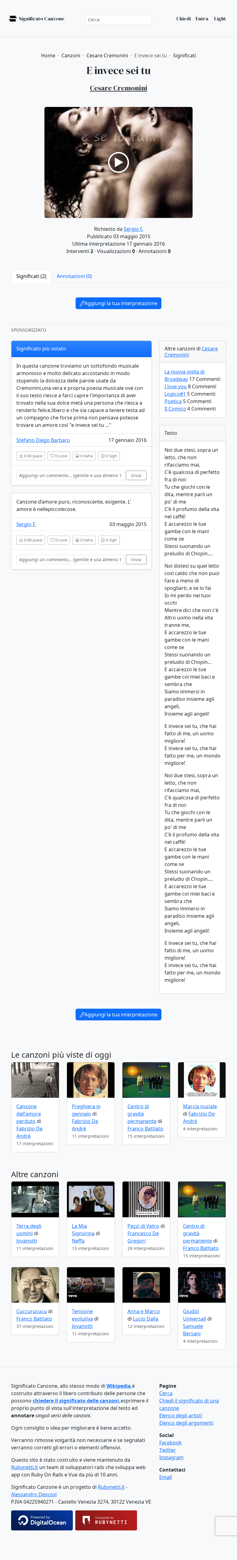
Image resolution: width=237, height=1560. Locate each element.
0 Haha (86, 456)
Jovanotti (26, 1240)
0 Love (60, 456)
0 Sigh (111, 456)
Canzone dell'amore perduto (28, 1114)
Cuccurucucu (31, 1311)
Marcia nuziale (200, 1106)
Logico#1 (175, 393)
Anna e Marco (143, 1311)
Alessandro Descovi (34, 1494)
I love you (175, 386)
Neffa (78, 1240)
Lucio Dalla (145, 1318)
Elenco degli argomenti (186, 1422)
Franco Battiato (145, 1128)
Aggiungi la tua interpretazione (121, 303)
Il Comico (175, 408)
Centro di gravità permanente (141, 1114)
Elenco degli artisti (180, 1415)
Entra (202, 18)
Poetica (173, 401)
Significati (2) (31, 276)
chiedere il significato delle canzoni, (77, 1400)
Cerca (166, 1393)
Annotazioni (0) (74, 276)
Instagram (171, 1457)
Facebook (170, 1442)
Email (165, 1477)
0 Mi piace (32, 456)
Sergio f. (133, 229)
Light (219, 18)
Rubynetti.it (24, 1467)
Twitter (167, 1450)
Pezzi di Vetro (143, 1226)
